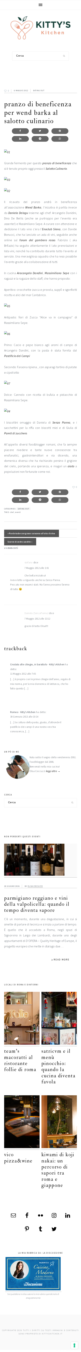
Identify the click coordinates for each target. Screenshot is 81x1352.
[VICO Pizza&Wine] (22, 1122)
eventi (18, 512)
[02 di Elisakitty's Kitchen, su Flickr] (7, 191)
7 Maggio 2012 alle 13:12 (37, 618)
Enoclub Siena (51, 229)
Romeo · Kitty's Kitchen (23, 712)
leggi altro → (53, 771)
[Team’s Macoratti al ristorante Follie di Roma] (22, 1019)
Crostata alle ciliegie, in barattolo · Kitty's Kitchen (37, 664)
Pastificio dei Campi (17, 356)
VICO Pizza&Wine (18, 1157)
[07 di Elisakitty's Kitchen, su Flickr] (7, 383)
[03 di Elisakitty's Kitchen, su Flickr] (7, 180)
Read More (62, 959)
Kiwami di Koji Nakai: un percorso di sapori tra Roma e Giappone (57, 1169)
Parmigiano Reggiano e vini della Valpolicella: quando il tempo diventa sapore (37, 904)
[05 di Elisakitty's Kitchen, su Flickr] (7, 306)
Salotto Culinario (56, 168)
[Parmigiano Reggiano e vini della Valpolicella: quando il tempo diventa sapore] (40, 860)
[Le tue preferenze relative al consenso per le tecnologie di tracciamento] (74, 1345)
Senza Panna (61, 422)
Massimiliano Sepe (57, 273)
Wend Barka (33, 207)
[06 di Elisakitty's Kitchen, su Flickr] (7, 334)
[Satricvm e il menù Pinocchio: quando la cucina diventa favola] (59, 1019)
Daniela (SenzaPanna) (36, 613)
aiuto (71, 466)
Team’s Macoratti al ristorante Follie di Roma (20, 1060)
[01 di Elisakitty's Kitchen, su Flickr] (7, 152)
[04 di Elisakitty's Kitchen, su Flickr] (7, 411)
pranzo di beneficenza (56, 163)
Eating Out (38, 90)
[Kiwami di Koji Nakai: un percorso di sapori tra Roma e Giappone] (59, 1122)
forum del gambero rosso (37, 240)
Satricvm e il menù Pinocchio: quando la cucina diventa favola (58, 1066)
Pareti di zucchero (15, 433)
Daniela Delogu (18, 213)
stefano (28, 562)
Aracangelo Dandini (30, 273)
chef (12, 512)
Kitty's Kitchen (40, 28)
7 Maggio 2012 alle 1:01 (36, 568)
